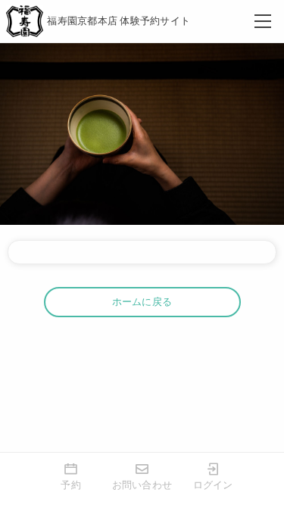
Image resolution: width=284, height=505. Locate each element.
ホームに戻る (142, 301)
